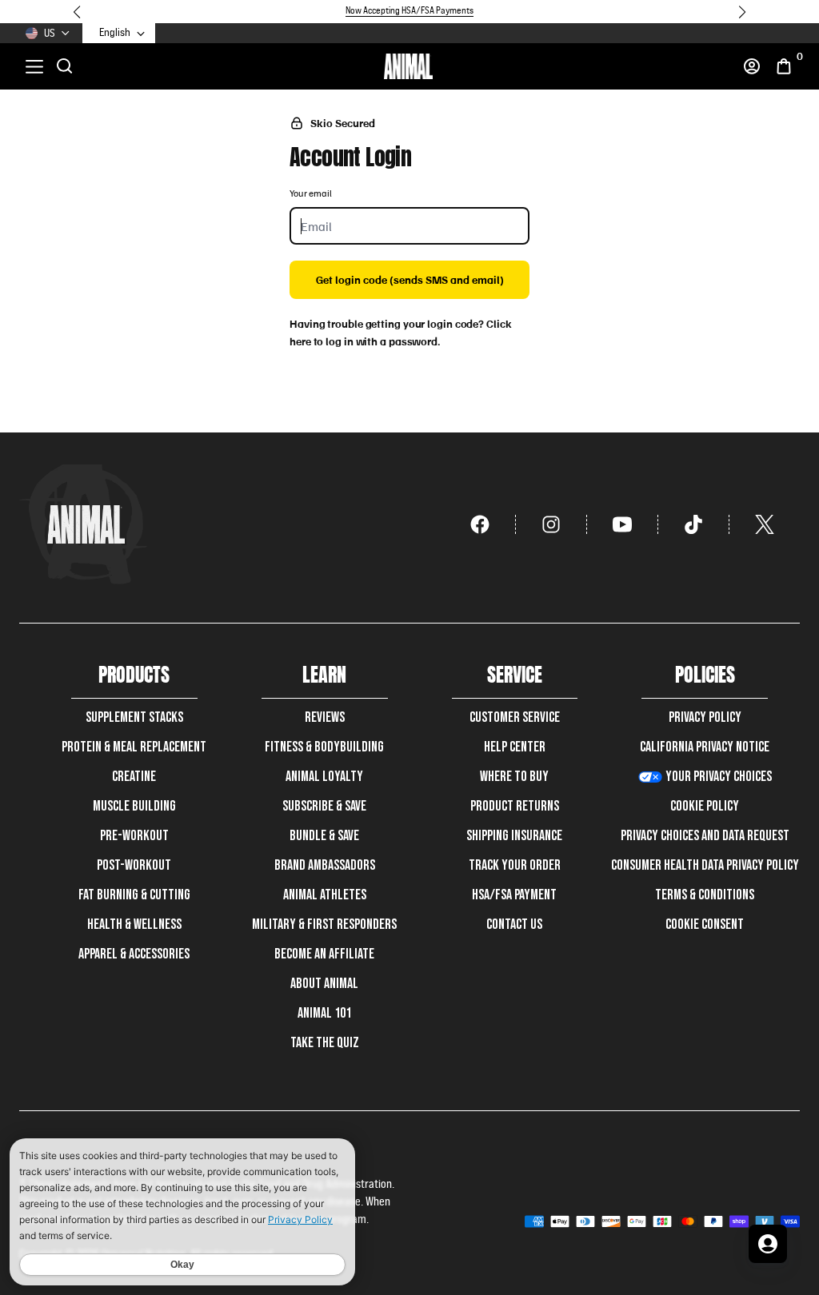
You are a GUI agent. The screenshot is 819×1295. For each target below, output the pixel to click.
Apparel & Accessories (134, 954)
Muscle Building (134, 806)
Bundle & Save (324, 835)
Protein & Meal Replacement (134, 747)
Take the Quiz (324, 1042)
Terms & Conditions (704, 895)
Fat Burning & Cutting (134, 895)
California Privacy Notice (704, 747)
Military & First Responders (324, 924)
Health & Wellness (134, 924)
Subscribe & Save (324, 806)
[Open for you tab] (768, 1244)
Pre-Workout (134, 835)
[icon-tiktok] (693, 524)
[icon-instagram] (551, 524)
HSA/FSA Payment (514, 895)
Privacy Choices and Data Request (705, 835)
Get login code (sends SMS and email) (410, 279)
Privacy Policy (705, 717)
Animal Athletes (324, 895)
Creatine (134, 776)
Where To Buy (514, 776)
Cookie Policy (704, 806)
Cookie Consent (704, 924)
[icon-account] (751, 66)
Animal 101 (324, 1013)
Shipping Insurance (514, 835)
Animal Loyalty (324, 776)
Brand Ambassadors (324, 865)
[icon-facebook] (480, 524)
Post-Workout (134, 865)
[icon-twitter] (764, 524)
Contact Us (514, 924)
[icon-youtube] (622, 524)
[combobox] (122, 33)
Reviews (325, 717)
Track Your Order (515, 865)
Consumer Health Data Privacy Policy (705, 865)
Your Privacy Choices (718, 776)
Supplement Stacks (134, 717)
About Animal (324, 983)
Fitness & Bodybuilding (324, 747)
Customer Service (514, 717)
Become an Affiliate (324, 954)
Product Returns (514, 806)
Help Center (514, 747)
